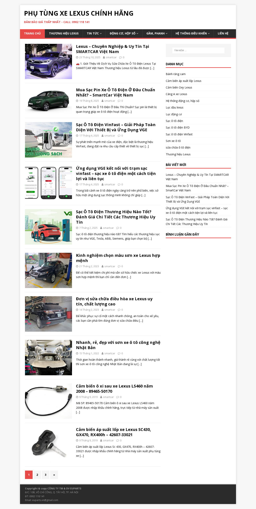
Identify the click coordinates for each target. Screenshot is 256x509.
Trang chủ (32, 33)
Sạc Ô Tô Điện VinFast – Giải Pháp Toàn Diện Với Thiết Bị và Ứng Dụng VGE (116, 127)
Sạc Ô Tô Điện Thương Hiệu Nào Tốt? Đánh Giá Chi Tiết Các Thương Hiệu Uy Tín (115, 217)
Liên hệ (223, 33)
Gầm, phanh (155, 33)
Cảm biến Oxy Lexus (179, 87)
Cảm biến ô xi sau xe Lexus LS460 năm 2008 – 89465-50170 (114, 388)
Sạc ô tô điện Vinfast (179, 134)
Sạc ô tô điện (174, 121)
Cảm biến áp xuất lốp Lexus (183, 81)
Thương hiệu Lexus (64, 33)
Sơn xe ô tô (173, 141)
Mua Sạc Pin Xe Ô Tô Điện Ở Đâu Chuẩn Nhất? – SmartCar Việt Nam (115, 92)
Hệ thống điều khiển (191, 33)
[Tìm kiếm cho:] (198, 50)
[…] (152, 68)
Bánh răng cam (176, 74)
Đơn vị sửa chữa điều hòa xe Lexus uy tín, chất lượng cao (114, 301)
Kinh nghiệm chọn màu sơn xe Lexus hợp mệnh (118, 258)
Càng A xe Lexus (176, 94)
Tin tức (93, 33)
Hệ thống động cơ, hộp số (182, 101)
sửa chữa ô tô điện (178, 147)
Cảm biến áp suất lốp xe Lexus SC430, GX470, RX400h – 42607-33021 (113, 432)
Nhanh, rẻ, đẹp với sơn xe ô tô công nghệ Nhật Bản (118, 345)
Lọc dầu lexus (174, 107)
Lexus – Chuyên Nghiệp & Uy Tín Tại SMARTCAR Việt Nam (112, 49)
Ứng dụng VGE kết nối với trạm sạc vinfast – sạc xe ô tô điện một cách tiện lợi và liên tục (116, 173)
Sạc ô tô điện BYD (178, 127)
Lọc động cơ (174, 114)
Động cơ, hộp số (122, 33)
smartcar (111, 57)
